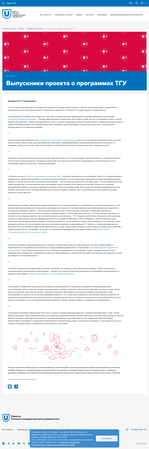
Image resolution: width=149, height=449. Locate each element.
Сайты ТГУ (11, 3)
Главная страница (9, 29)
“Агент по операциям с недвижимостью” (43, 176)
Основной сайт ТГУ (139, 430)
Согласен (106, 438)
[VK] (3, 444)
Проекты (21, 29)
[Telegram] (8, 444)
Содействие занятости (35, 29)
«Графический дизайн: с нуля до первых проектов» (50, 274)
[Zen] (29, 444)
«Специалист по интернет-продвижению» (57, 140)
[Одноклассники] (24, 444)
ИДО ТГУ (20, 101)
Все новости (7, 429)
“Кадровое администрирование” (22, 119)
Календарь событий (26, 429)
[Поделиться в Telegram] (16, 386)
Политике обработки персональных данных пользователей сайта (55, 443)
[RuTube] (14, 444)
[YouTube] (19, 444)
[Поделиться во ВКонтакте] (10, 386)
